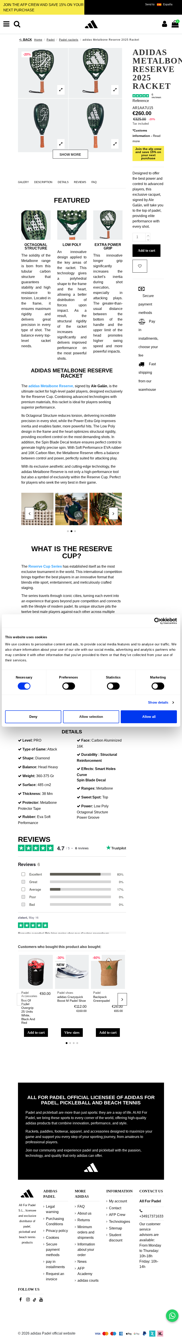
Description (43, 182)
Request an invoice (55, 1276)
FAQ (94, 182)
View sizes (71, 1032)
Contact (115, 1208)
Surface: (29, 785)
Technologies (119, 1221)
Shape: (28, 758)
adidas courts (88, 1280)
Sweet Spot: (91, 797)
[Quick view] (49, 970)
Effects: (87, 769)
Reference (141, 101)
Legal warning (52, 1209)
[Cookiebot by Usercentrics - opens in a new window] (157, 621)
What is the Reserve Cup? (71, 552)
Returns (83, 1220)
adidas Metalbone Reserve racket (72, 373)
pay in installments (55, 1264)
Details (63, 182)
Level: (27, 740)
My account (118, 1201)
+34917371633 (151, 1216)
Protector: (30, 802)
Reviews (80, 182)
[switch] (68, 686)
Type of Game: (34, 749)
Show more (70, 154)
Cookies (52, 1237)
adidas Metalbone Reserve (50, 386)
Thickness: (31, 794)
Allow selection (91, 716)
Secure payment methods (52, 1249)
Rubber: (29, 817)
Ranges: (88, 788)
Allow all (149, 716)
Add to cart (36, 1032)
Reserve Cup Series (45, 566)
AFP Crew (117, 1215)
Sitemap (115, 1228)
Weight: (28, 776)
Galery (23, 182)
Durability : (90, 754)
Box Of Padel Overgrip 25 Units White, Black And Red (28, 1012)
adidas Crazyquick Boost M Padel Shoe (71, 998)
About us (84, 1213)
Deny (33, 716)
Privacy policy (57, 1231)
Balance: (29, 767)
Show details (158, 702)
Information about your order (86, 1249)
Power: (87, 806)
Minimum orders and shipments (85, 1232)
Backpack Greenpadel (101, 998)
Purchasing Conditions (55, 1221)
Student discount (115, 1237)
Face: (86, 740)
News (82, 1261)
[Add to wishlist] (49, 962)
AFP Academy (84, 1271)
